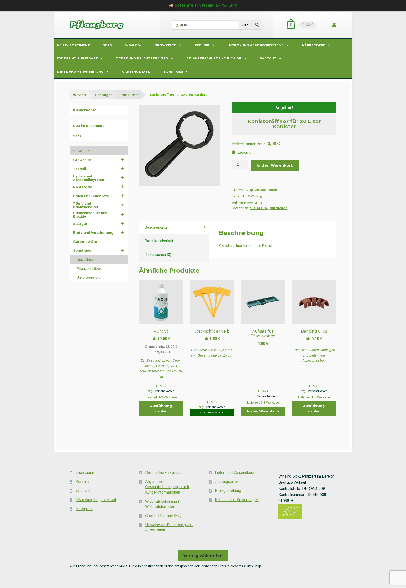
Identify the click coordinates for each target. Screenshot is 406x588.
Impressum (85, 472)
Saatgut (268, 58)
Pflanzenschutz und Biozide (213, 58)
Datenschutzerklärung (163, 472)
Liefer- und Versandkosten (236, 472)
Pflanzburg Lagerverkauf (96, 500)
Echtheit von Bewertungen (237, 500)
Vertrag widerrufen (203, 555)
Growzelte (165, 45)
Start (82, 95)
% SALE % (133, 45)
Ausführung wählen (161, 408)
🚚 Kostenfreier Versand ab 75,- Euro (203, 5)
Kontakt (82, 482)
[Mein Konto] (334, 25)
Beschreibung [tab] (155, 227)
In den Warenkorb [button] (263, 411)
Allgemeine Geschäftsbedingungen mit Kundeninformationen (167, 487)
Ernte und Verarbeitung (80, 71)
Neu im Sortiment (73, 45)
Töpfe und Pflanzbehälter (142, 58)
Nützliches (131, 95)
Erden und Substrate (77, 58)
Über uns (83, 491)
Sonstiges (173, 71)
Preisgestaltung (228, 491)
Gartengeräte (136, 71)
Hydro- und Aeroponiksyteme (255, 45)
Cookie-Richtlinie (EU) (163, 516)
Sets (107, 45)
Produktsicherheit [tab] (158, 241)
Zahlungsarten (227, 482)
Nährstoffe (313, 45)
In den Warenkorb (275, 165)
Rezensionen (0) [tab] (157, 255)
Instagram (84, 509)
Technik (202, 45)
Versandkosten (265, 190)
